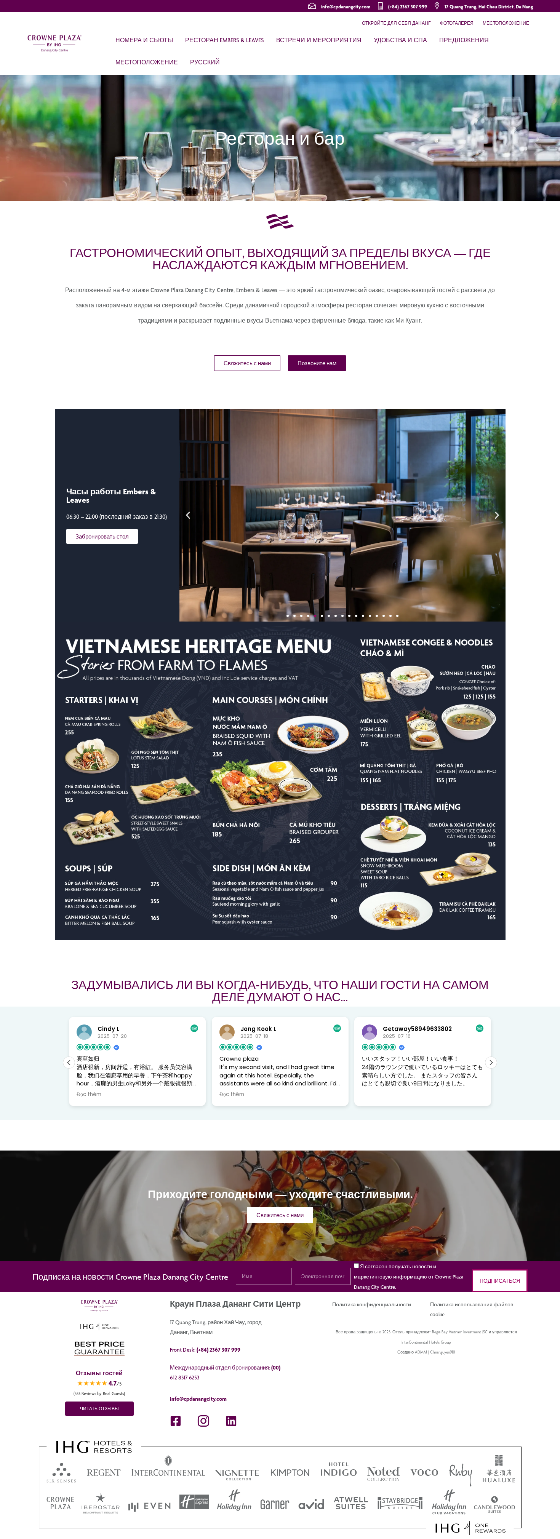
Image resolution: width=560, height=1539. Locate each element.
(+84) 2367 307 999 (407, 6)
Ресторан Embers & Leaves (224, 40)
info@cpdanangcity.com (345, 6)
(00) (275, 1367)
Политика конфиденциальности (371, 1304)
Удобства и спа (400, 40)
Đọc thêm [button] (89, 1094)
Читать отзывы (99, 1408)
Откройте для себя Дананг (396, 23)
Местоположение (506, 23)
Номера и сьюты (144, 40)
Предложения (464, 40)
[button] (188, 515)
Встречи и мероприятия (319, 40)
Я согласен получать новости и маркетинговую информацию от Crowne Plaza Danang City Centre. (408, 1276)
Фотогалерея (457, 23)
